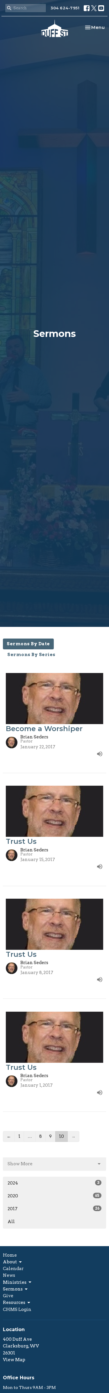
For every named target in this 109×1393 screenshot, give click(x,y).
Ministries (14, 1282)
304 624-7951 (65, 8)
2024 (53, 1183)
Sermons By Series (31, 654)
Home (10, 1255)
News (9, 1275)
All (11, 1221)
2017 (53, 1208)
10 (61, 1136)
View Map (14, 1359)
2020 (53, 1196)
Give (8, 1295)
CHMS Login (17, 1309)
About (10, 1262)
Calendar (13, 1268)
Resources (14, 1302)
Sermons (13, 1289)
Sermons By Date (28, 643)
